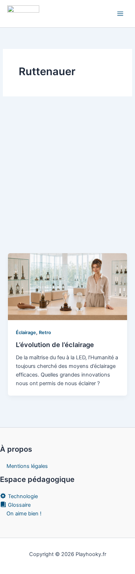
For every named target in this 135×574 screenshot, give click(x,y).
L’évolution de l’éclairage (55, 344)
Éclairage (26, 332)
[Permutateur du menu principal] (120, 13)
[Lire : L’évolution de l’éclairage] (67, 286)
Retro (45, 332)
